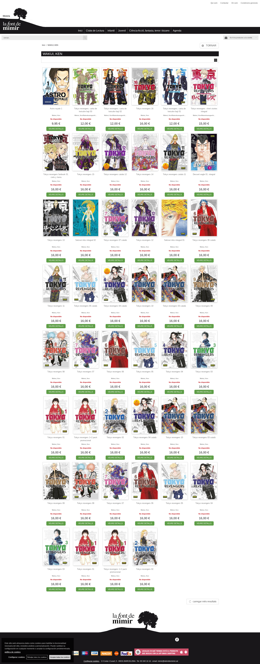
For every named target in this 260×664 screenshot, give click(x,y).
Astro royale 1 (56, 108)
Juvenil (122, 30)
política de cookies (13, 652)
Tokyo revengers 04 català (115, 306)
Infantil (111, 30)
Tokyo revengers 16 (144, 108)
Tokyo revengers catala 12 (115, 174)
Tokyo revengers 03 (204, 372)
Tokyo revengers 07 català (115, 240)
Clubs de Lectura (95, 30)
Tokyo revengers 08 (56, 372)
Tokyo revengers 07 (85, 372)
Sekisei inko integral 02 (85, 240)
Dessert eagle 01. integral (204, 174)
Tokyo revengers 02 (115, 437)
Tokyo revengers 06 (115, 372)
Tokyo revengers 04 (174, 372)
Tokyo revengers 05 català (85, 306)
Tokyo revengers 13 (56, 240)
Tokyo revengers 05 (144, 372)
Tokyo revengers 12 (144, 240)
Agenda (177, 30)
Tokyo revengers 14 (144, 174)
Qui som (214, 3)
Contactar (224, 3)
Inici (80, 30)
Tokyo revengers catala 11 (174, 174)
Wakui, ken (56, 115)
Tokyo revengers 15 (85, 174)
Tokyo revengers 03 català (174, 306)
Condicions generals (249, 3)
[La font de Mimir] (130, 20)
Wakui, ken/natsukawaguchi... (85, 115)
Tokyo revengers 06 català (203, 240)
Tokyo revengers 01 (56, 437)
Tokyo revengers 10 (144, 306)
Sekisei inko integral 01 (174, 240)
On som (234, 3)
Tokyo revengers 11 (56, 306)
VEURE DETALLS (56, 129)
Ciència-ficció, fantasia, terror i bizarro (149, 30)
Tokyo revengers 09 (204, 306)
